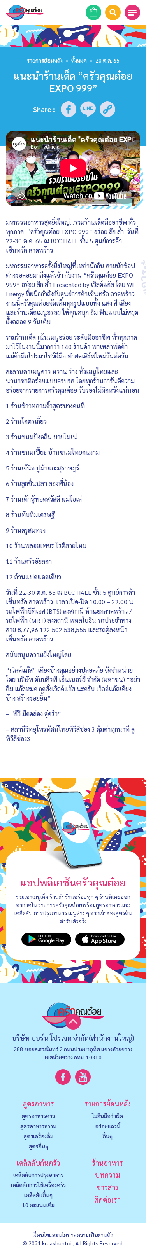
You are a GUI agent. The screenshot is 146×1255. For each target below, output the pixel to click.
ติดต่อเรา (107, 1199)
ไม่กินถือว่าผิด (107, 1115)
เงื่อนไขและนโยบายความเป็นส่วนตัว (73, 1234)
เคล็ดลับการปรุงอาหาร (38, 1174)
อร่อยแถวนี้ (107, 1125)
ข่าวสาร (108, 1187)
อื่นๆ (107, 1136)
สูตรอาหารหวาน (38, 1125)
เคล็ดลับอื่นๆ (38, 1194)
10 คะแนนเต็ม (38, 1204)
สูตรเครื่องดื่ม (38, 1136)
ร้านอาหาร (107, 1162)
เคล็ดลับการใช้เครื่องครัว (38, 1184)
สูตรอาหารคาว (38, 1115)
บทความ (107, 1174)
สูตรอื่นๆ (38, 1146)
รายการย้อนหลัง (45, 60)
